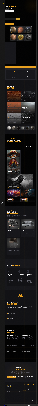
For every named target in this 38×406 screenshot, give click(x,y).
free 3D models (9, 345)
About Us (33, 399)
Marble (20, 391)
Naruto (28, 388)
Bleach (28, 389)
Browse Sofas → (24, 235)
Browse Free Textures (12, 376)
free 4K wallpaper (28, 345)
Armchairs (24, 385)
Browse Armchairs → (10, 235)
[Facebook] (35, 405)
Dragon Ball (29, 387)
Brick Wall (20, 390)
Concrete (20, 392)
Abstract (24, 391)
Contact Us (33, 400)
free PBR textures (10, 336)
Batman (29, 390)
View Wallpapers (30, 376)
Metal (19, 393)
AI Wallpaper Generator (33, 387)
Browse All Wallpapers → (29, 146)
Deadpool (29, 394)
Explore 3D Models (21, 376)
